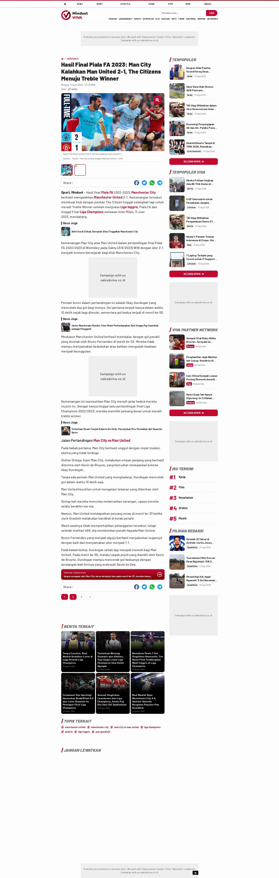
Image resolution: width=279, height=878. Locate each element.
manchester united (75, 727)
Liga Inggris (129, 207)
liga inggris (84, 731)
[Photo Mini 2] (80, 170)
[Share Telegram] (160, 183)
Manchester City (143, 192)
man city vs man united (126, 727)
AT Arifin (73, 89)
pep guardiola (103, 731)
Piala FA (107, 192)
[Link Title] (177, 72)
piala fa (69, 731)
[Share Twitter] (144, 183)
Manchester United (108, 197)
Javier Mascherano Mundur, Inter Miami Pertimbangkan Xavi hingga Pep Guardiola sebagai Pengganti (115, 327)
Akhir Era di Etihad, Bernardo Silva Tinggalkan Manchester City (105, 231)
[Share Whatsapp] (152, 183)
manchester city (100, 727)
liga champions (152, 727)
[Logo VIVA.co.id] (76, 15)
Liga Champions (92, 212)
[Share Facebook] (136, 183)
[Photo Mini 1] (67, 170)
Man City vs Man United (111, 440)
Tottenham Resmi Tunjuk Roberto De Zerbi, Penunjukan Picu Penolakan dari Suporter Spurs (117, 431)
